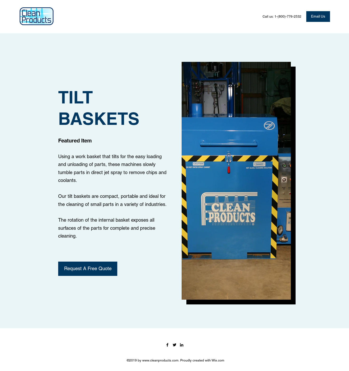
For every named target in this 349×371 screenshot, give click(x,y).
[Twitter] (174, 344)
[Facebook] (167, 344)
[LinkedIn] (181, 344)
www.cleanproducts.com (160, 360)
